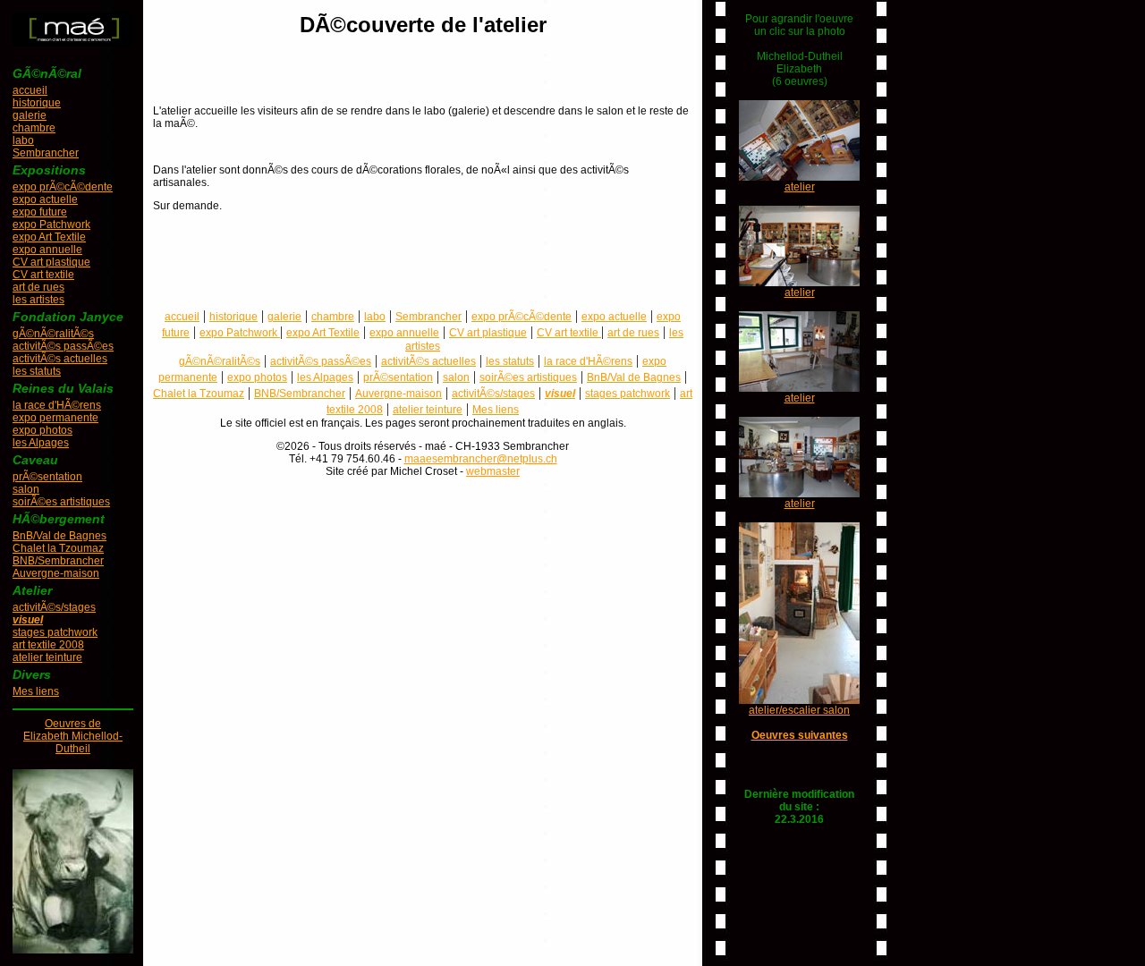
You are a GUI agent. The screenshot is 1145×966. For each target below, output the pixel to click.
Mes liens (36, 691)
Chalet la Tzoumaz (58, 548)
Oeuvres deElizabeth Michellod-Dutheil (73, 736)
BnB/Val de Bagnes (59, 536)
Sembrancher (46, 153)
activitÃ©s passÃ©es (63, 346)
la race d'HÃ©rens (57, 405)
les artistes (38, 299)
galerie (30, 115)
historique (37, 103)
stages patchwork (55, 632)
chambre (34, 128)
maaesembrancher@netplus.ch (480, 459)
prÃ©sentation (47, 476)
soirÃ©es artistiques (61, 502)
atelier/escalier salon (799, 710)
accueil (30, 90)
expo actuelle (45, 199)
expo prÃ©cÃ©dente (63, 187)
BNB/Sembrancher (58, 561)
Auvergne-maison (56, 573)
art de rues (38, 287)
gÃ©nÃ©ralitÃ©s (53, 333)
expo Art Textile (49, 237)
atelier (800, 187)
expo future (40, 212)
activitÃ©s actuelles (60, 358)
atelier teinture (47, 657)
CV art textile (43, 274)
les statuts (37, 371)
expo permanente (55, 417)
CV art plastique (51, 262)
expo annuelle (47, 249)
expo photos (42, 430)
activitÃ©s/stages (54, 607)
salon (26, 489)
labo (23, 140)
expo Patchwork (51, 224)
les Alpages (41, 442)
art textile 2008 (48, 645)
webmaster (493, 471)
